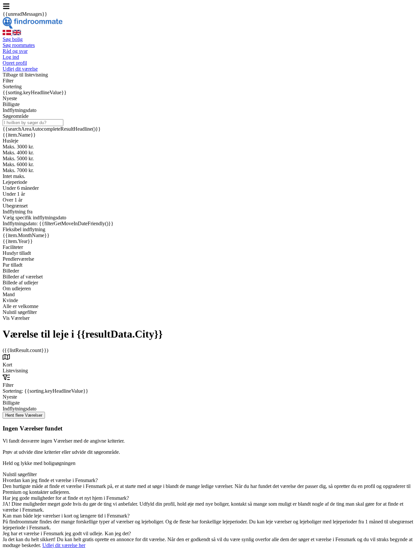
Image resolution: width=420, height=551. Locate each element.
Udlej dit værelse (20, 69)
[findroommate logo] (32, 27)
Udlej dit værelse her (63, 545)
